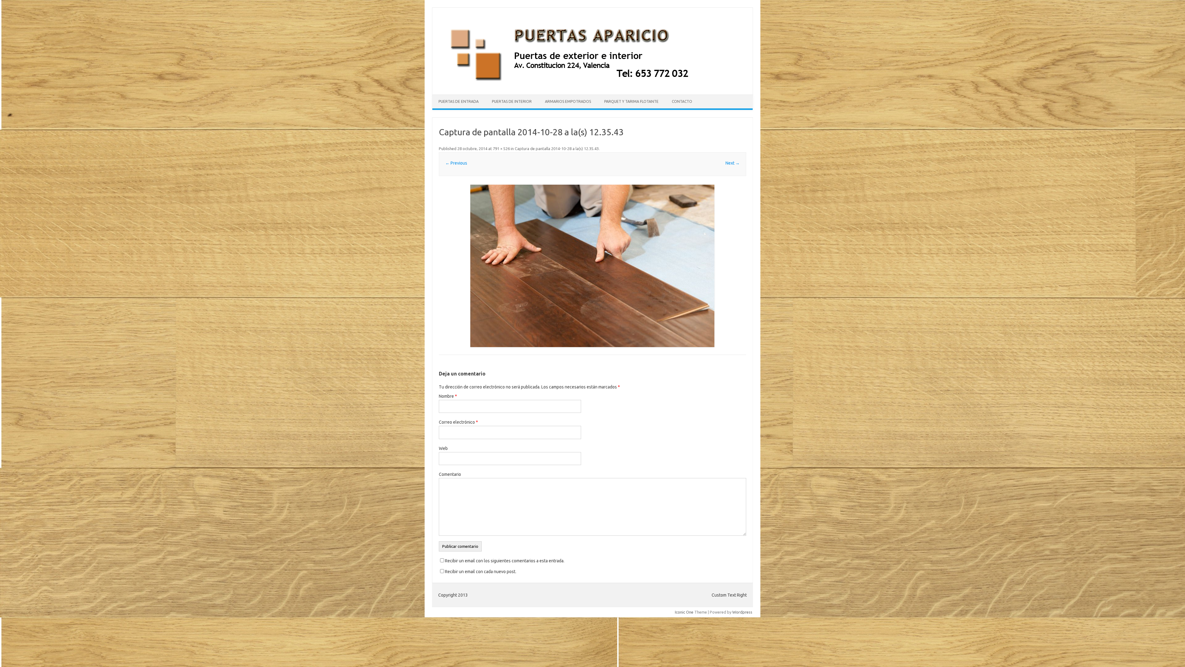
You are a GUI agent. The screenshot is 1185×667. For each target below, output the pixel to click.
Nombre (448, 396)
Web (443, 448)
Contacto (682, 101)
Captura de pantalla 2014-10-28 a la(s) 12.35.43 (557, 148)
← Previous (456, 163)
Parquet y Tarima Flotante (631, 101)
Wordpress (742, 612)
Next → (733, 163)
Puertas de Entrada (459, 101)
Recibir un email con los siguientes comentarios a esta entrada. (504, 560)
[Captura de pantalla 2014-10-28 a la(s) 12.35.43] (592, 266)
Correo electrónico (458, 422)
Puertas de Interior (512, 101)
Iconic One (684, 612)
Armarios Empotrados (568, 101)
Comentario (450, 474)
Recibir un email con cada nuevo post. (480, 571)
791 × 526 (501, 148)
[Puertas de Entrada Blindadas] (576, 84)
